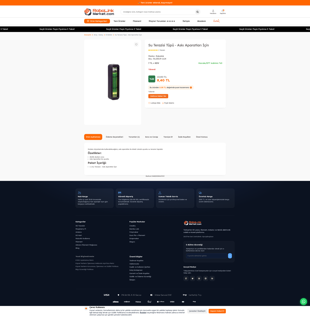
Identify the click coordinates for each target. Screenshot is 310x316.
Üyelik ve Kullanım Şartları (139, 267)
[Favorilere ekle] (136, 44)
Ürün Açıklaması (93, 137)
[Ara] (197, 11)
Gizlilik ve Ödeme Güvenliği (140, 276)
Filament (137, 21)
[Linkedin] (212, 278)
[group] (112, 82)
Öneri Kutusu (202, 137)
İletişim (186, 21)
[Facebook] (186, 278)
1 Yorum (161, 50)
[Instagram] (205, 278)
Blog (77, 248)
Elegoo (132, 242)
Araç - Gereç (98, 35)
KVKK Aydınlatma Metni (84, 260)
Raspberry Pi (81, 229)
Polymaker (133, 232)
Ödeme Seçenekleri (114, 137)
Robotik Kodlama (83, 238)
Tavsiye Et (168, 137)
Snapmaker (134, 238)
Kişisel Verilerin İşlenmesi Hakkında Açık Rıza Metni (95, 263)
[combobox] (160, 12)
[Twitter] (192, 278)
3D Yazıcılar (80, 226)
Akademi (201, 21)
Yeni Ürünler (119, 21)
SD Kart (79, 235)
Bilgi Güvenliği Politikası (84, 269)
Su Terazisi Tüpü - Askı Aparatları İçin (128, 35)
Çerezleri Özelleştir (197, 311)
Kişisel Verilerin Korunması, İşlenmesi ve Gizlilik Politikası (97, 266)
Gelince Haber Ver (158, 96)
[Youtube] (199, 278)
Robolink (160, 56)
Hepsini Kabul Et (217, 311)
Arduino (79, 232)
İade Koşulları (184, 137)
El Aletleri (109, 35)
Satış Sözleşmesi (135, 270)
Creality (132, 226)
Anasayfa (87, 35)
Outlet (216, 21)
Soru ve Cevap (151, 137)
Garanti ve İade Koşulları (139, 273)
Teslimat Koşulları (136, 260)
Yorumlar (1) (134, 137)
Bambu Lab (134, 229)
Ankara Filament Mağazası (86, 245)
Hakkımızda (134, 264)
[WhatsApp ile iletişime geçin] (303, 301)
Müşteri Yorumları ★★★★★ (162, 21)
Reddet (143, 313)
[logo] (99, 12)
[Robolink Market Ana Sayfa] (208, 223)
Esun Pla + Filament (137, 235)
